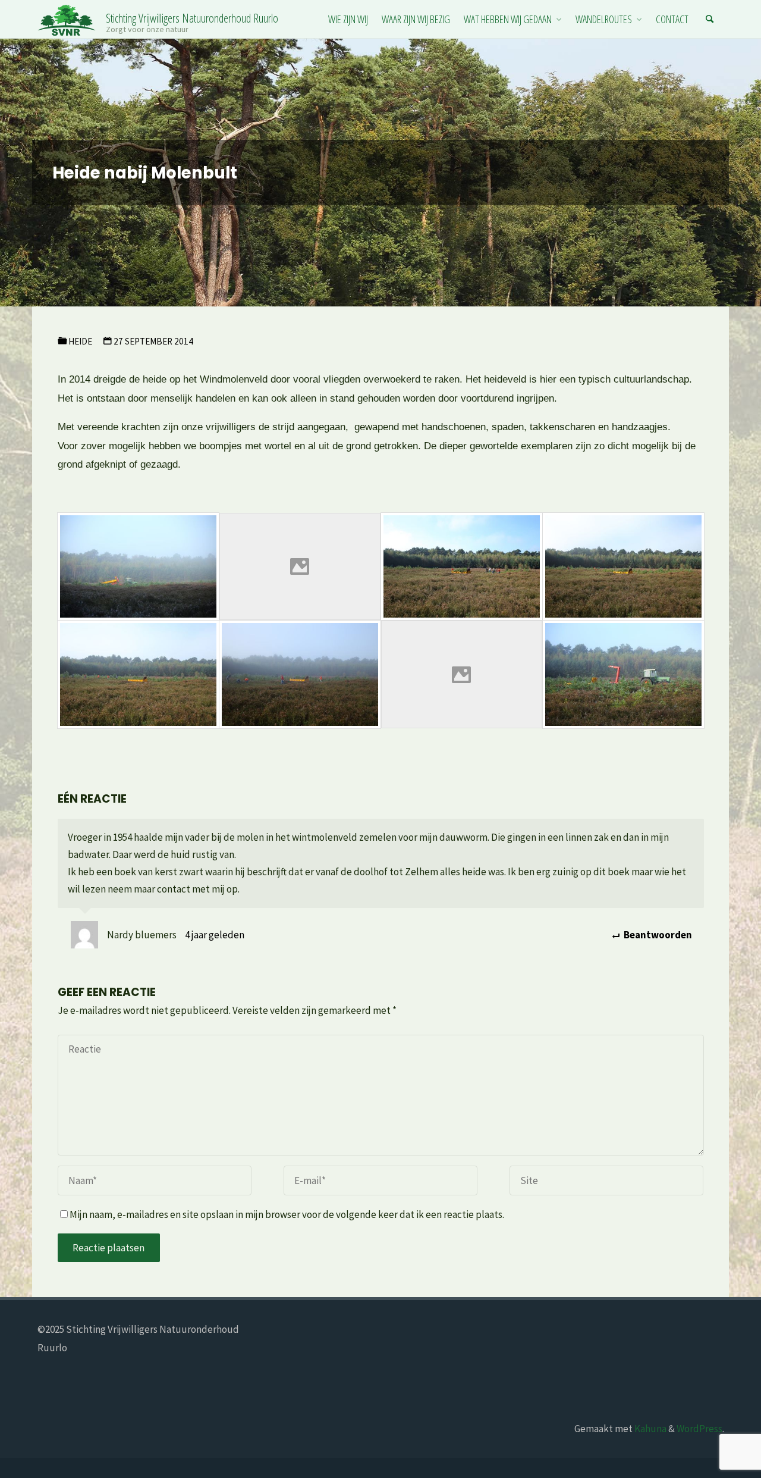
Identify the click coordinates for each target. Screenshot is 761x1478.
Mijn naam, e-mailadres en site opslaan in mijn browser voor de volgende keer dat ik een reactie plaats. (287, 1214)
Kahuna (649, 1428)
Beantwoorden (656, 934)
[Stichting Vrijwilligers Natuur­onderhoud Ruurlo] (66, 19)
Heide (80, 341)
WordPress (699, 1428)
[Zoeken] (710, 19)
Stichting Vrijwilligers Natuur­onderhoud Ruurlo (192, 18)
